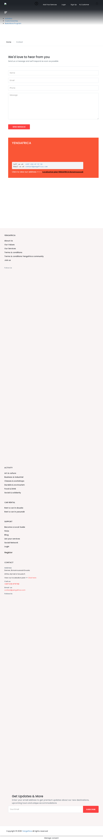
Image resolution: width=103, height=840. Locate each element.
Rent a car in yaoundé (14, 511)
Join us (7, 260)
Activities (8, 18)
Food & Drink (10, 488)
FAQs (6, 531)
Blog (6, 535)
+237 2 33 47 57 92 (11, 584)
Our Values (9, 244)
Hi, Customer (84, 5)
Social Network (11, 542)
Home (8, 42)
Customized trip (11, 21)
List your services (12, 538)
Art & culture (10, 473)
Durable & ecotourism (14, 485)
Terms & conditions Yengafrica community (24, 256)
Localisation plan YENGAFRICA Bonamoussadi (62, 172)
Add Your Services (50, 5)
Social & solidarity (12, 492)
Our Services (10, 248)
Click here (32, 578)
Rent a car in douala (13, 508)
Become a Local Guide (14, 527)
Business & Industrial (13, 477)
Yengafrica (27, 831)
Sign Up (74, 5)
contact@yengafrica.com (36, 167)
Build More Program (13, 23)
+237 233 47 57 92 (33, 164)
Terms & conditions (13, 252)
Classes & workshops (14, 481)
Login (64, 5)
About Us (8, 240)
